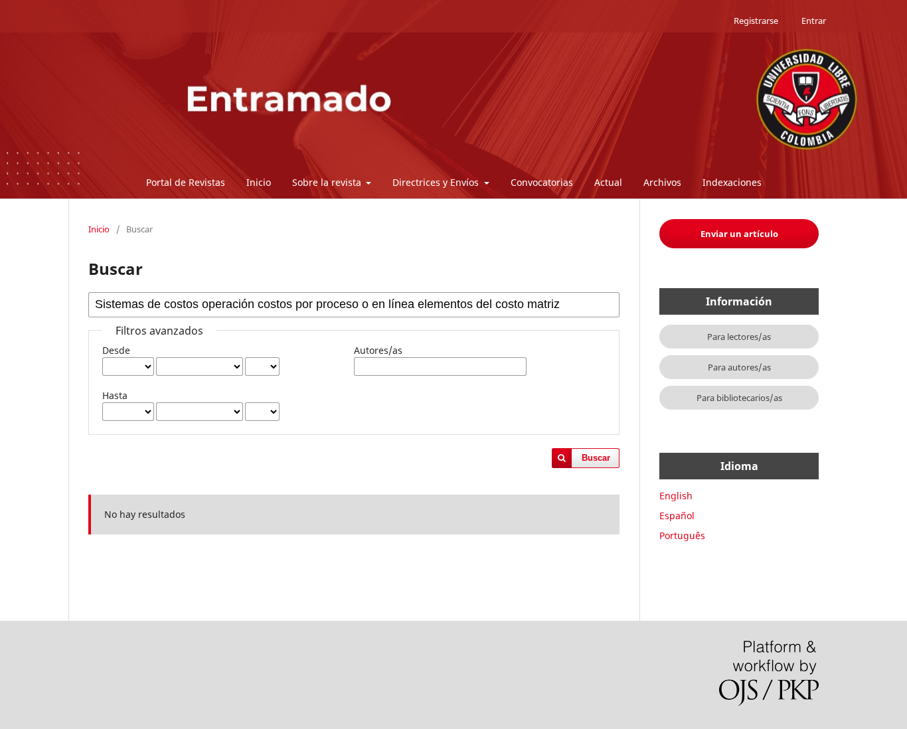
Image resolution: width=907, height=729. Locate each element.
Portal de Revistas (185, 182)
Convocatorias (542, 182)
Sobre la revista (328, 182)
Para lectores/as (739, 337)
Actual (608, 182)
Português (682, 535)
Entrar (813, 21)
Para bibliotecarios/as (739, 398)
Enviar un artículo (739, 234)
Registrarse (756, 21)
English (676, 495)
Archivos (662, 182)
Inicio (258, 182)
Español (677, 515)
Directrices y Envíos (436, 182)
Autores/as (378, 350)
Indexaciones (732, 182)
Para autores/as (739, 367)
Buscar (596, 458)
